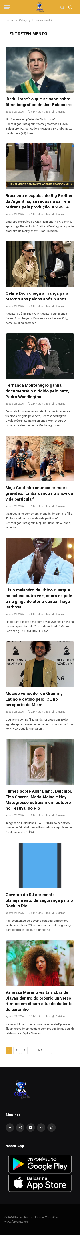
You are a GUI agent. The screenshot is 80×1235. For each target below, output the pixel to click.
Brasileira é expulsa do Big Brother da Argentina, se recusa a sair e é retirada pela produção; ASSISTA (39, 201)
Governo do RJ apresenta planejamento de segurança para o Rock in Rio (39, 900)
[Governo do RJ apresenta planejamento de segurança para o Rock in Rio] (40, 865)
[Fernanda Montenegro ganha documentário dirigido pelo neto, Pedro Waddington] (40, 356)
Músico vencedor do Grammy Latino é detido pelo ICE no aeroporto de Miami (34, 699)
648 (39, 1050)
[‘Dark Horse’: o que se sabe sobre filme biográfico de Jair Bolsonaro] (40, 70)
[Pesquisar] (62, 7)
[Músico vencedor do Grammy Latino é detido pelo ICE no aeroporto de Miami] (40, 664)
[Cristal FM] (40, 7)
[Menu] (7, 7)
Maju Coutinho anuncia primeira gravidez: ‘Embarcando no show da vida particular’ (39, 493)
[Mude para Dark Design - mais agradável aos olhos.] (69, 7)
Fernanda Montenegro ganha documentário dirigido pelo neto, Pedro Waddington (37, 391)
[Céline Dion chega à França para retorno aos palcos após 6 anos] (40, 264)
